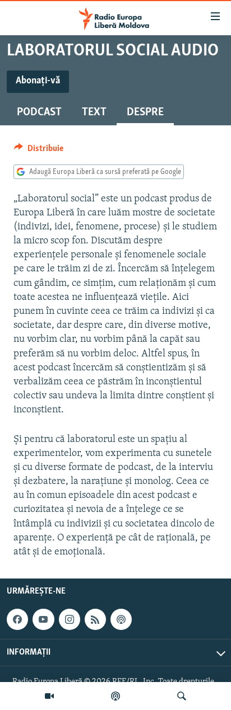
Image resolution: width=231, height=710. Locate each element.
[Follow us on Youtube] (43, 619)
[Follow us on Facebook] (17, 619)
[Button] (38, 151)
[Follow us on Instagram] (69, 619)
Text (94, 112)
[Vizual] (49, 696)
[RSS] (95, 619)
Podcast (39, 112)
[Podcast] (115, 696)
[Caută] (181, 696)
